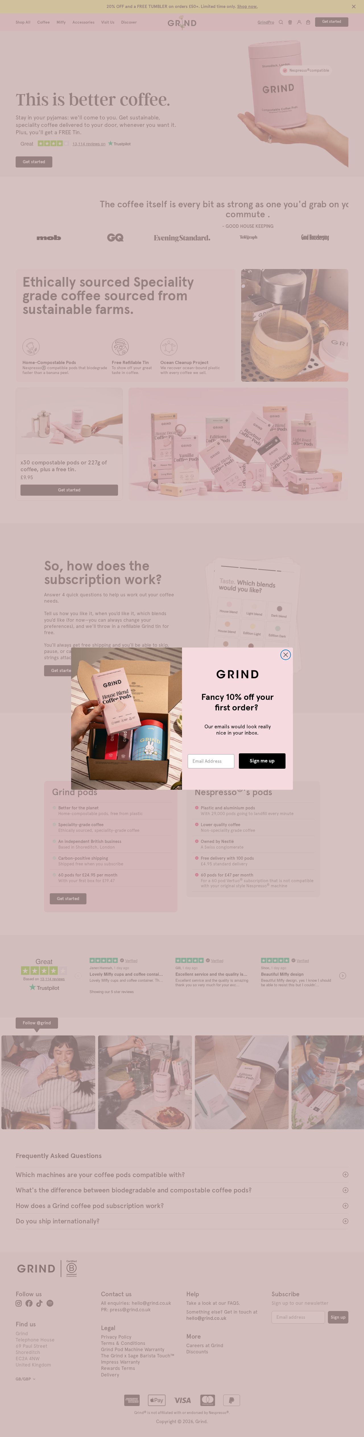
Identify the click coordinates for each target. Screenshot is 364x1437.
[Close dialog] (286, 655)
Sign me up (262, 761)
